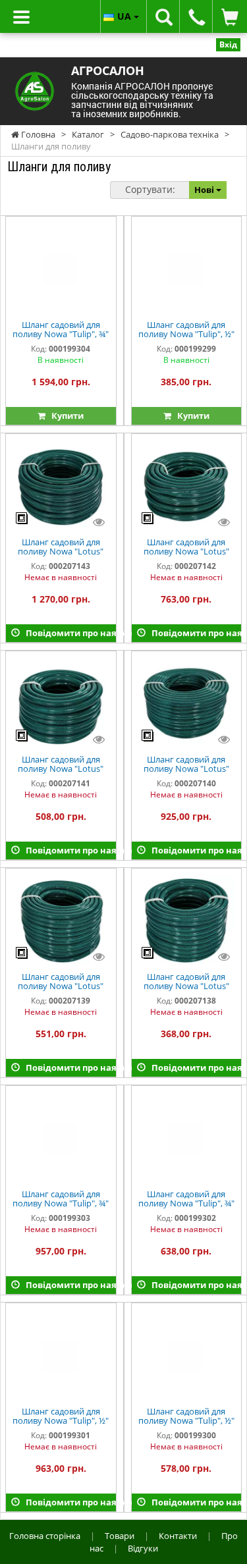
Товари (119, 1536)
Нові (205, 190)
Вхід (228, 44)
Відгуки (143, 1548)
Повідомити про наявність (68, 633)
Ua (125, 16)
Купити (64, 415)
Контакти (178, 1536)
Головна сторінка (44, 1536)
